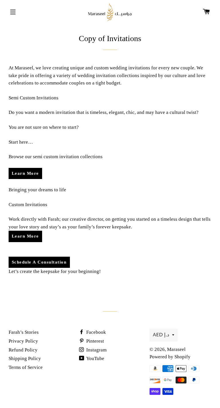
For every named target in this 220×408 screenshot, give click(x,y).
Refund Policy (23, 350)
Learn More (25, 173)
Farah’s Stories (24, 332)
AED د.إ (161, 334)
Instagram (96, 350)
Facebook (95, 332)
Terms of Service (26, 367)
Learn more (25, 236)
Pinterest (94, 341)
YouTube (94, 358)
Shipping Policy (25, 358)
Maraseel (176, 349)
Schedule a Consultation (39, 262)
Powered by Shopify (170, 356)
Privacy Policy (23, 341)
